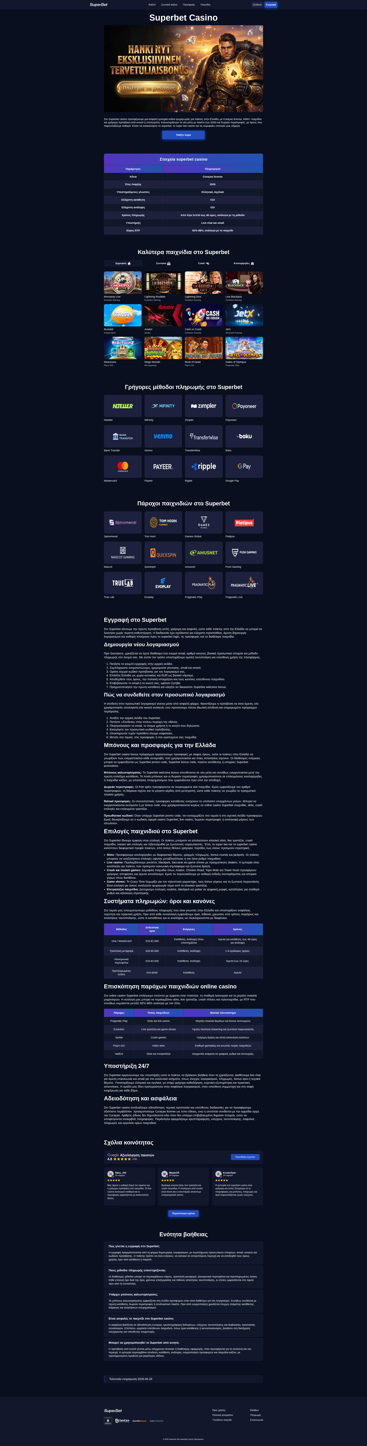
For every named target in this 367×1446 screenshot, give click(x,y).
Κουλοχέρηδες (242, 263)
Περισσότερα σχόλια (183, 1213)
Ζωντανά (161, 263)
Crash (201, 263)
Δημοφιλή (120, 263)
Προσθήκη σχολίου (245, 1157)
